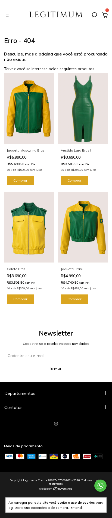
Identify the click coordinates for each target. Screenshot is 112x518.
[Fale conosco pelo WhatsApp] (100, 486)
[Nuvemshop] (56, 489)
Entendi (77, 508)
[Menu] (8, 16)
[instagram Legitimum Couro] (56, 423)
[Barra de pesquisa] (94, 16)
